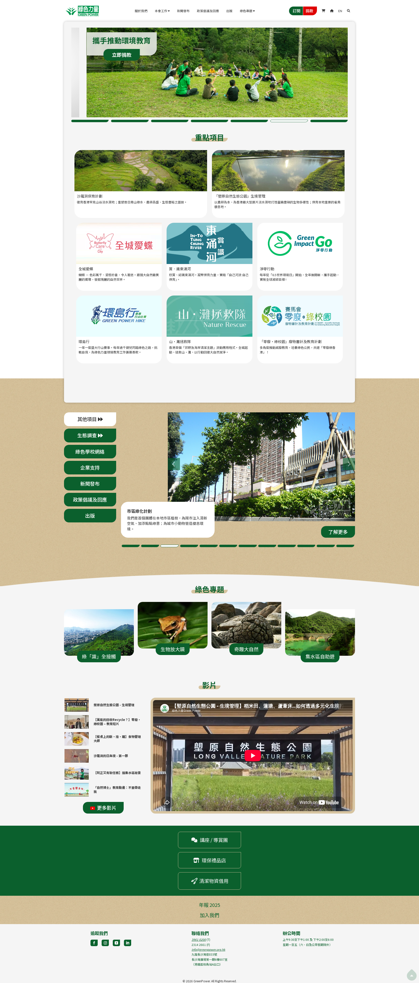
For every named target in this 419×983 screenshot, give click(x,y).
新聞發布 (183, 10)
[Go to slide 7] (329, 121)
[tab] (90, 419)
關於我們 (141, 10)
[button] (162, 11)
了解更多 (118, 54)
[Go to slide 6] (289, 121)
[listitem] (209, 72)
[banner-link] (209, 72)
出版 (229, 10)
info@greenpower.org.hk (208, 949)
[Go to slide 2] (129, 121)
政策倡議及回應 (208, 10)
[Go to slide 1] (90, 121)
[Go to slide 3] (169, 121)
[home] (82, 11)
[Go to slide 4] (209, 121)
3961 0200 (199, 939)
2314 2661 (199, 945)
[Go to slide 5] (249, 121)
